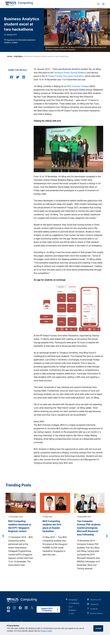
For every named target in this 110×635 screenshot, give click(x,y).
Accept (98, 628)
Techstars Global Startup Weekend (70, 72)
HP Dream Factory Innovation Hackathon (64, 76)
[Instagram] (14, 607)
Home (9, 56)
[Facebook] (8, 607)
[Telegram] (20, 607)
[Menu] (103, 4)
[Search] (98, 4)
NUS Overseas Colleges (78, 86)
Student (15, 43)
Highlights (18, 56)
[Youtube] (8, 611)
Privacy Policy (46, 631)
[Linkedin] (26, 607)
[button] (11, 77)
